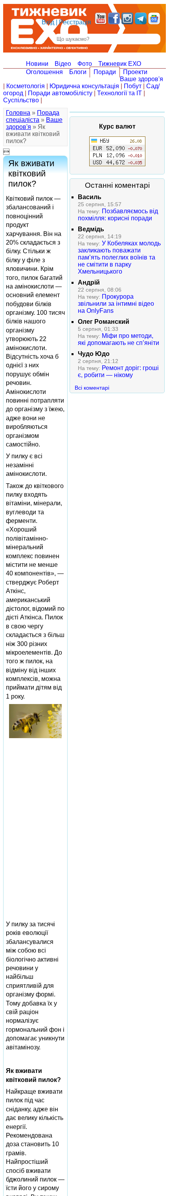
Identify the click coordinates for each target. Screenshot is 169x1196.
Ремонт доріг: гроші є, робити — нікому (118, 371)
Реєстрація (75, 22)
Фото (84, 63)
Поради (105, 72)
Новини (37, 63)
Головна (18, 112)
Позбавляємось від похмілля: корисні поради (118, 214)
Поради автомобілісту (60, 93)
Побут (132, 86)
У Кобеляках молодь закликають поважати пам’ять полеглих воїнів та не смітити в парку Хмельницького (119, 257)
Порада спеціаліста (32, 116)
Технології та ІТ (119, 93)
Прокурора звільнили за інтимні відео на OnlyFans (116, 303)
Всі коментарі (92, 388)
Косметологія (25, 86)
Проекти (135, 72)
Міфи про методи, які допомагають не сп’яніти (118, 339)
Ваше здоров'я (141, 79)
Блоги (77, 72)
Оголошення (44, 72)
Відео (63, 63)
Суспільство (21, 100)
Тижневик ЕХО (119, 63)
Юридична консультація (84, 86)
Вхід (48, 22)
